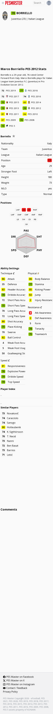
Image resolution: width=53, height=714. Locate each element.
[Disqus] (27, 553)
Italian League (36, 18)
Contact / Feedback (16, 688)
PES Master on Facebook (20, 676)
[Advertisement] (26, 43)
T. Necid (11, 436)
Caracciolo (12, 418)
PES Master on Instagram (20, 684)
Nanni (10, 441)
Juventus (16, 18)
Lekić (10, 454)
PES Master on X (15, 680)
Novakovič (13, 413)
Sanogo (11, 422)
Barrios (11, 450)
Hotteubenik (14, 427)
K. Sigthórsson (15, 431)
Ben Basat (12, 445)
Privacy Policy (10, 691)
